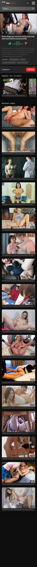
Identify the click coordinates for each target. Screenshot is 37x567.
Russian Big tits (13, 59)
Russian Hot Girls (23, 62)
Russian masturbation (9, 62)
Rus (11, 3)
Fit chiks (22, 59)
